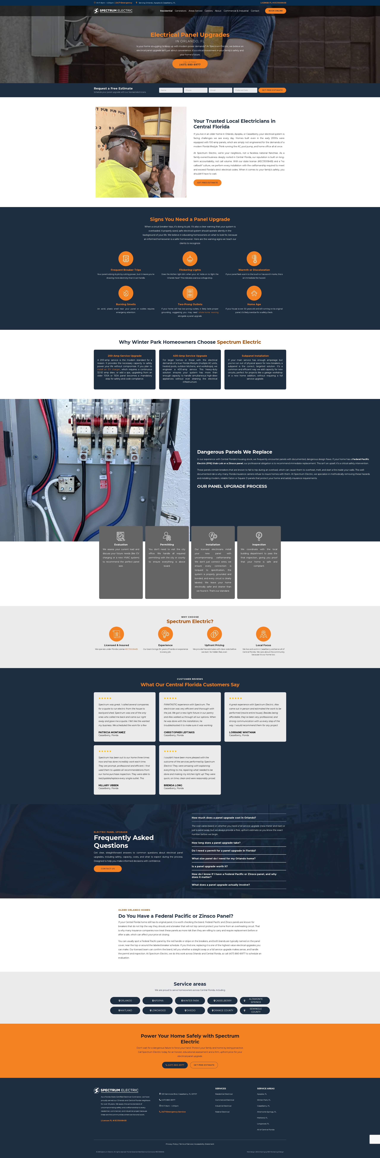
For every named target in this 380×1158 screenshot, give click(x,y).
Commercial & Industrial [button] (236, 10)
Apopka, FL (262, 1094)
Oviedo (190, 1010)
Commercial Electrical (224, 1100)
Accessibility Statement (204, 1144)
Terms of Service (186, 1144)
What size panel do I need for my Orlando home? (223, 858)
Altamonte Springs (256, 1000)
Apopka (158, 1000)
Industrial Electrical (223, 1106)
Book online (276, 11)
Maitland (126, 1010)
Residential (166, 10)
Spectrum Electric (158, 953)
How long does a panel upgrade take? (216, 842)
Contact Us (108, 869)
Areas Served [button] (195, 10)
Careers (209, 10)
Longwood (159, 1010)
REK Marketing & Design (275, 1152)
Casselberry (223, 1000)
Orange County (223, 1010)
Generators (180, 10)
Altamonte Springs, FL (266, 1112)
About (218, 10)
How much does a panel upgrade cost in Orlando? (224, 817)
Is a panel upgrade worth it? (210, 866)
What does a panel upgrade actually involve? (221, 884)
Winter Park (191, 1000)
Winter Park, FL (264, 1100)
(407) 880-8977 (175, 1065)
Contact (255, 10)
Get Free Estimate (272, 90)
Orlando (126, 1000)
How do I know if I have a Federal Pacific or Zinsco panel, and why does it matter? (234, 875)
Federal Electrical (222, 1112)
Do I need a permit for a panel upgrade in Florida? (224, 850)
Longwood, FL (263, 1124)
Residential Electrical (224, 1094)
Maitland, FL (262, 1118)
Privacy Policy (172, 1144)
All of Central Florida (265, 1129)
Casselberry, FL (263, 1106)
